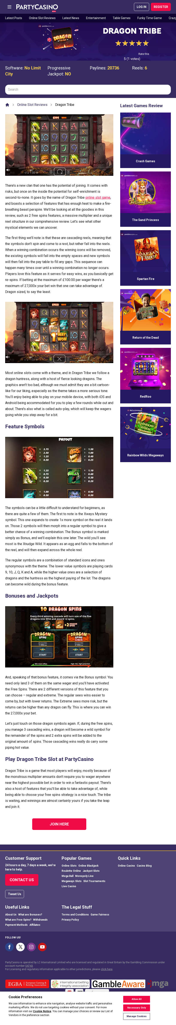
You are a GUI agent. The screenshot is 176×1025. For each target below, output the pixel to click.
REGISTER (161, 7)
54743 (29, 965)
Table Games (121, 18)
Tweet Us (14, 894)
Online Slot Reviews (42, 18)
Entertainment (96, 18)
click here (106, 969)
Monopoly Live (84, 876)
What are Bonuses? (30, 914)
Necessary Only (136, 1007)
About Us (11, 914)
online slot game (97, 197)
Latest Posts (13, 18)
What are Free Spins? (18, 919)
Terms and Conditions (75, 914)
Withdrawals (40, 919)
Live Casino (69, 886)
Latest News (70, 18)
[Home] (7, 105)
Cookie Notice (42, 1011)
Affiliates (34, 924)
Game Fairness (100, 914)
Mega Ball (67, 876)
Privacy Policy (70, 919)
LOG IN (141, 7)
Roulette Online (71, 870)
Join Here (59, 824)
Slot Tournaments (94, 881)
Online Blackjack (88, 865)
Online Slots (69, 865)
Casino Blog (144, 865)
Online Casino (126, 865)
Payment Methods (16, 924)
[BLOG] (37, 6)
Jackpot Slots (91, 870)
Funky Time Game (149, 18)
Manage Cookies (137, 1016)
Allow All (137, 999)
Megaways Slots (72, 881)
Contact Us (22, 880)
